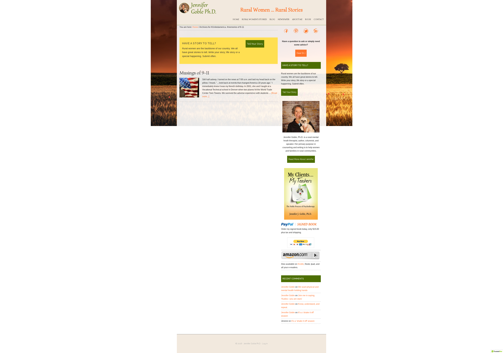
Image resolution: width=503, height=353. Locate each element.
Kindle (301, 264)
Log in (265, 344)
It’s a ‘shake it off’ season (303, 321)
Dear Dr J (301, 53)
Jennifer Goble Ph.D (197, 7)
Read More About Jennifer (301, 159)
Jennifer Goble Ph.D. (252, 344)
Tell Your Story (255, 43)
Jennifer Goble (288, 287)
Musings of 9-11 (194, 73)
